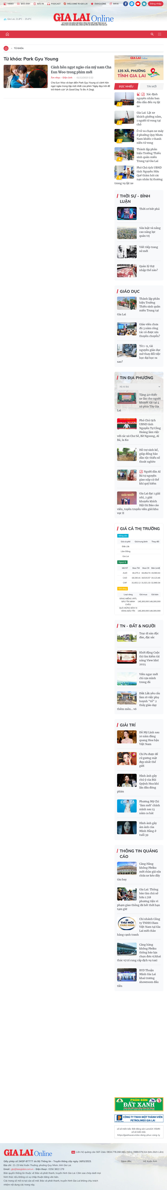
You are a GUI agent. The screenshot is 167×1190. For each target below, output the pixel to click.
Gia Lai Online (28, 1152)
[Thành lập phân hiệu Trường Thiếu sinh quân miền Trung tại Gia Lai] (124, 153)
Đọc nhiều (126, 86)
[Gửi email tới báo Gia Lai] (144, 3)
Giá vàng (123, 588)
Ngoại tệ (122, 562)
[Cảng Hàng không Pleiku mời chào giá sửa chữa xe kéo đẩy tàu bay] (127, 868)
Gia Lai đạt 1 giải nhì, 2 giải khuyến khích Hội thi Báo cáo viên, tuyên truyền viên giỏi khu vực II (138, 503)
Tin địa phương (136, 377)
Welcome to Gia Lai (77, 3)
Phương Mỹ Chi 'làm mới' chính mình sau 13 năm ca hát (149, 807)
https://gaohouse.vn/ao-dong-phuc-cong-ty (138, 1135)
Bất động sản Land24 (142, 1128)
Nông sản (123, 535)
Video (11, 3)
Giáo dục (130, 291)
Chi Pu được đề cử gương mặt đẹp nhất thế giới (148, 759)
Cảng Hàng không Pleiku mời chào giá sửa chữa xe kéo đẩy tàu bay (139, 871)
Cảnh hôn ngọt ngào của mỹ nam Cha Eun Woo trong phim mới (81, 69)
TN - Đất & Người (137, 625)
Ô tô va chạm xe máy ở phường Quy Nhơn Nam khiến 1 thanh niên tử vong (150, 136)
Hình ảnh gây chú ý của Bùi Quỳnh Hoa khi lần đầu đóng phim (138, 783)
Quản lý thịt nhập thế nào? (148, 268)
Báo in (40, 3)
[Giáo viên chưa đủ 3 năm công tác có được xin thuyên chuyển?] (127, 328)
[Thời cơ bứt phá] (127, 213)
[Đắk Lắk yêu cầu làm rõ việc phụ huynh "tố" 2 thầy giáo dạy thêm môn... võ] (127, 697)
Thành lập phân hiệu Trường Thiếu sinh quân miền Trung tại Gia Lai (149, 155)
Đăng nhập (155, 3)
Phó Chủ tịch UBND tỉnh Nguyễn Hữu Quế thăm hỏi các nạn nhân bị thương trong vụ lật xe (138, 175)
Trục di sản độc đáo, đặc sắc (149, 635)
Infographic (120, 3)
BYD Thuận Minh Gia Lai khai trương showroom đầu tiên (138, 978)
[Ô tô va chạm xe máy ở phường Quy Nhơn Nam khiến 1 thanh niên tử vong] (124, 135)
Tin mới (152, 86)
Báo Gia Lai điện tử (83, 19)
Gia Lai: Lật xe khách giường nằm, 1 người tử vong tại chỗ (149, 118)
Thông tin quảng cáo (139, 853)
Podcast (56, 3)
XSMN (157, 1128)
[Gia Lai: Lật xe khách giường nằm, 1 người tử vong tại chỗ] (124, 117)
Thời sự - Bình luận (135, 198)
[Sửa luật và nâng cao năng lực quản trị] (127, 232)
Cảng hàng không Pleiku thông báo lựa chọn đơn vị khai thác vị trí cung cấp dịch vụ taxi (139, 952)
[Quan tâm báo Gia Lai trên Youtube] (138, 3)
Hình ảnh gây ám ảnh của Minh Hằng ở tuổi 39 (148, 828)
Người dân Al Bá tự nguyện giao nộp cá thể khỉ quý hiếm (149, 477)
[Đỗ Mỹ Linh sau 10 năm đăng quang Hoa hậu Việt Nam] (127, 736)
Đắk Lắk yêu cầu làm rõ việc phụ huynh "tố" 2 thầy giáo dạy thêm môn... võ (138, 701)
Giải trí (128, 725)
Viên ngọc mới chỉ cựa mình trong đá (148, 678)
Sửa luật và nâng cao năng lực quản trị (150, 231)
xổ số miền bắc (124, 1128)
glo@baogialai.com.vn (22, 1169)
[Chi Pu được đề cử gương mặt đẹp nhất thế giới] (127, 758)
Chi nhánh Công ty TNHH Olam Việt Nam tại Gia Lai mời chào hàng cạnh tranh (138, 926)
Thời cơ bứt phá (149, 208)
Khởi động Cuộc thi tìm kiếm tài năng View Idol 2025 (149, 658)
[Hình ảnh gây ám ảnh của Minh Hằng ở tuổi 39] (127, 827)
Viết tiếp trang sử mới (148, 249)
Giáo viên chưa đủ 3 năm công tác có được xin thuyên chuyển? (149, 330)
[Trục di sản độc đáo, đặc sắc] (127, 637)
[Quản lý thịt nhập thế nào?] (127, 270)
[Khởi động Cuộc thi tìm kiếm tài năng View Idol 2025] (127, 657)
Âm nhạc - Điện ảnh (62, 77)
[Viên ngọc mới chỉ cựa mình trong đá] (127, 678)
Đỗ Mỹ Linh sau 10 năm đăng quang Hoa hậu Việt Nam (149, 738)
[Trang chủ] (7, 34)
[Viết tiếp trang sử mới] (127, 251)
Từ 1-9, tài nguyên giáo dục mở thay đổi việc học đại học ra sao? (138, 353)
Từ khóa (19, 48)
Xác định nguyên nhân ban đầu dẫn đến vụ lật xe (148, 100)
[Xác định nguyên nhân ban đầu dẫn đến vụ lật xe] (124, 98)
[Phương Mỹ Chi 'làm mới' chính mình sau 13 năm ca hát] (127, 805)
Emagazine (100, 3)
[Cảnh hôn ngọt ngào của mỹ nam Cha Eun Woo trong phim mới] (26, 79)
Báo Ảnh (25, 3)
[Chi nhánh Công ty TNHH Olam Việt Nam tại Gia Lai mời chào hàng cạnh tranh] (127, 923)
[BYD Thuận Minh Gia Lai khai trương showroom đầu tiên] (127, 974)
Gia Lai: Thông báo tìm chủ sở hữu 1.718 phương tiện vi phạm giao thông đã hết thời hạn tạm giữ (138, 899)
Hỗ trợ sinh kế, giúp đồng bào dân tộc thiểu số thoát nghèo (149, 455)
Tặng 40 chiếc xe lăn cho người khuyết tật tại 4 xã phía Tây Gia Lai (139, 402)
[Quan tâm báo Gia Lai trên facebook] (125, 3)
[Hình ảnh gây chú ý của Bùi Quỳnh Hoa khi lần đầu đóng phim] (127, 780)
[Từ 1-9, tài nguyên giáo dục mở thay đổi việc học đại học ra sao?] (127, 350)
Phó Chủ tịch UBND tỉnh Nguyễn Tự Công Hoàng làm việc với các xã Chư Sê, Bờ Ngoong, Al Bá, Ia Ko (139, 430)
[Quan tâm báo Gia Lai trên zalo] (131, 3)
